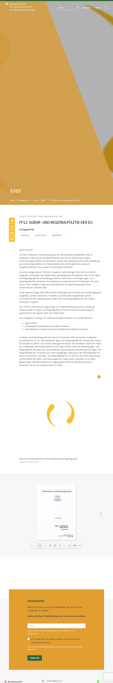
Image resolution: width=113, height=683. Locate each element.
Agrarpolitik (25, 235)
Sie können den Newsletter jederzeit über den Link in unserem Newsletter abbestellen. (55, 648)
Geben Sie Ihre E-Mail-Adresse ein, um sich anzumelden (56, 616)
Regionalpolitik (57, 235)
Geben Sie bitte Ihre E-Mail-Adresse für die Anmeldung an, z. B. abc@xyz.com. (51, 632)
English (86, 7)
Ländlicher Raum (40, 235)
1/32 (39, 545)
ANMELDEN (34, 658)
